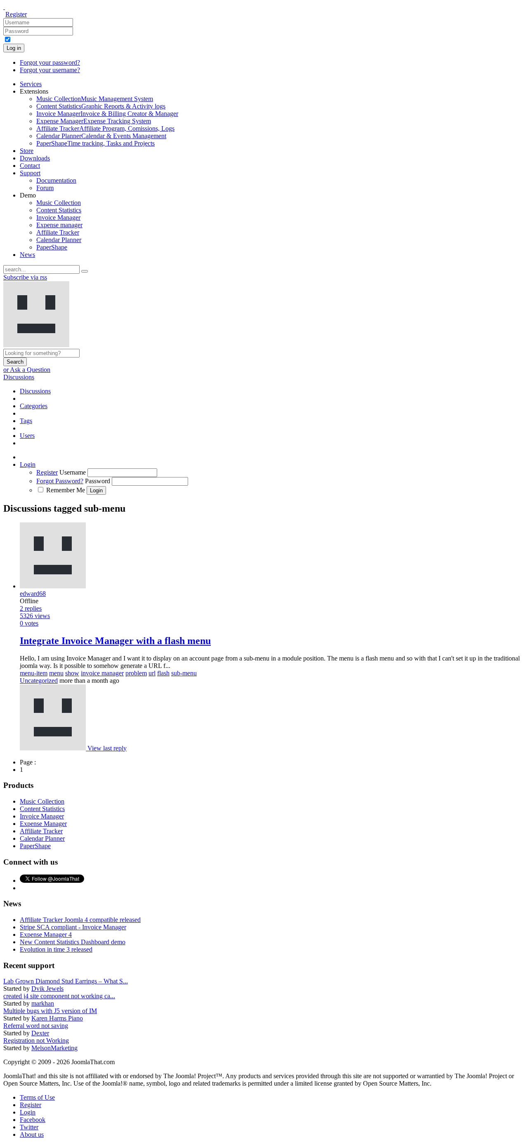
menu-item (33, 673)
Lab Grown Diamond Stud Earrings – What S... (65, 981)
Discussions (18, 377)
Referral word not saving (35, 1025)
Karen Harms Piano (57, 1018)
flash (163, 673)
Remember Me (65, 490)
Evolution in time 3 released (56, 949)
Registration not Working (36, 1040)
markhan (42, 1003)
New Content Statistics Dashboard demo (72, 941)
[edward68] (53, 748)
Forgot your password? (50, 62)
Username (72, 472)
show (72, 673)
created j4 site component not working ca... (59, 995)
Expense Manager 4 (46, 934)
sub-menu (184, 673)
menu (56, 673)
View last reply (107, 748)
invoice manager (102, 673)
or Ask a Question (26, 369)
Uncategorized (39, 680)
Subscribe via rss (25, 277)
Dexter (40, 1033)
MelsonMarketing (54, 1047)
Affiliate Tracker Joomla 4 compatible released (80, 919)
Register (16, 14)
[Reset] (84, 271)
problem (136, 673)
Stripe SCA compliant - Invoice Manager (73, 927)
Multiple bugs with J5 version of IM (50, 1010)
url (152, 673)
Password (97, 480)
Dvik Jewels (47, 988)
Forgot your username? (50, 69)
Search (15, 362)
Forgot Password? (59, 480)
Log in (14, 48)
